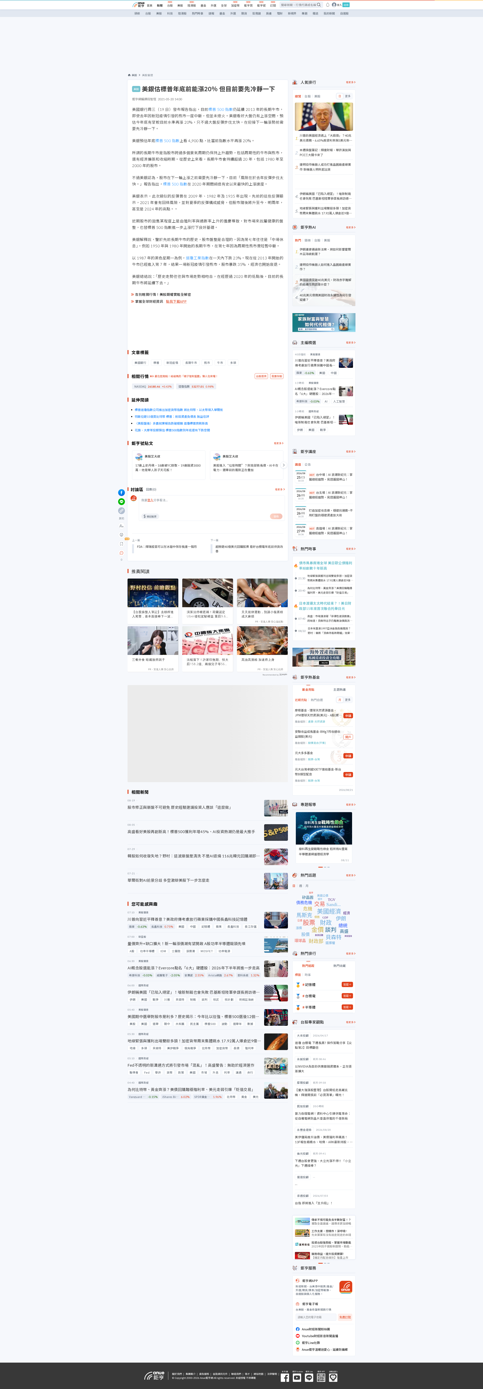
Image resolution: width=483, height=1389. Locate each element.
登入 (339, 5)
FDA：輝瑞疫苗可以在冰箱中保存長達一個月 (167, 546)
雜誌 (315, 13)
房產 (269, 13)
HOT (312, 474)
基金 (203, 5)
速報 (211, 13)
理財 (280, 13)
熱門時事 (197, 13)
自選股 (344, 13)
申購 (348, 715)
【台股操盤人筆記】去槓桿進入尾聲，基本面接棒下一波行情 (153, 614)
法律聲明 (272, 1374)
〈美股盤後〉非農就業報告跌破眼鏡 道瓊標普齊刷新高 (171, 423)
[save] (121, 543)
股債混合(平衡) (317, 743)
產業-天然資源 (316, 721)
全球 (224, 5)
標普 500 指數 (220, 109)
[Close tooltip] (153, 553)
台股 (170, 5)
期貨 (244, 13)
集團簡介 (190, 1374)
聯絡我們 (236, 1374)
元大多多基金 (304, 752)
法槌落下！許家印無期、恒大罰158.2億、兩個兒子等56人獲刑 (207, 662)
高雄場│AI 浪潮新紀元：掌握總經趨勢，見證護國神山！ (331, 530)
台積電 (310, 995)
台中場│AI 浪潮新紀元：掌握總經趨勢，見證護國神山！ (331, 477)
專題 (304, 13)
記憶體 (310, 984)
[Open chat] (121, 553)
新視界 (292, 13)
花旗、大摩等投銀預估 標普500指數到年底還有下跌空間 (173, 430)
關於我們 (177, 1374)
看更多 (278, 443)
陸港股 (192, 5)
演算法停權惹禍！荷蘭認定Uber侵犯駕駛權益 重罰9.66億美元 (207, 614)
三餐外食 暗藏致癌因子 (148, 660)
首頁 (149, 5)
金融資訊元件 (220, 1374)
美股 (180, 5)
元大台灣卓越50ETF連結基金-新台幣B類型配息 (318, 771)
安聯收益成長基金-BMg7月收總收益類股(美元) (317, 734)
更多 (348, 96)
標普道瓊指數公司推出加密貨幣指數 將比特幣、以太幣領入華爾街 (179, 409)
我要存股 (276, 376)
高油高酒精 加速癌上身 (258, 660)
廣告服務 (204, 1374)
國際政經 (314, 411)
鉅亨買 (248, 5)
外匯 (213, 5)
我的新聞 (329, 13)
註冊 (346, 5)
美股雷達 (147, 75)
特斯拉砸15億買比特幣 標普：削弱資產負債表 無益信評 (172, 416)
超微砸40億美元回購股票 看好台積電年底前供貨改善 (249, 548)
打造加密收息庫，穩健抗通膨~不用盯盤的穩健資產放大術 (331, 512)
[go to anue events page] (327, 4)
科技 (170, 13)
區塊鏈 (256, 13)
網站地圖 (258, 1374)
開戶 (348, 737)
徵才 (247, 1374)
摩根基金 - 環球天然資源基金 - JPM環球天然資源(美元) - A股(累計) (317, 712)
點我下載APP (176, 301)
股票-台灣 (314, 759)
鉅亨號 (261, 5)
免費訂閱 (345, 1317)
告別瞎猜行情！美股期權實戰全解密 (163, 294)
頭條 (137, 13)
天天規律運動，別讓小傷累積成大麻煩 (262, 614)
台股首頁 (261, 376)
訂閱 (273, 5)
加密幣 (235, 5)
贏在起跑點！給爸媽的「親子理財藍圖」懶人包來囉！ (186, 376)
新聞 (160, 5)
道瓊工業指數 (197, 258)
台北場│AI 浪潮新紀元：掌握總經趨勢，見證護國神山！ (331, 495)
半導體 (310, 1007)
